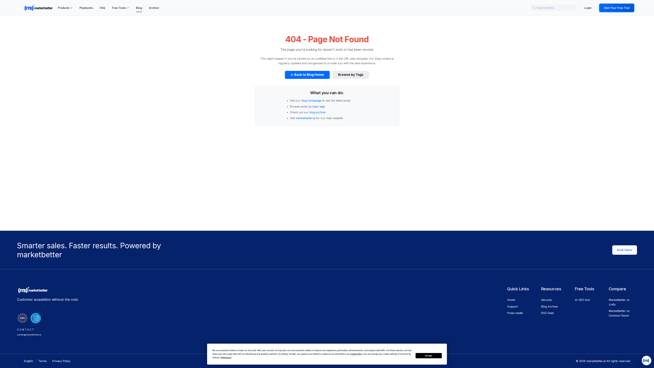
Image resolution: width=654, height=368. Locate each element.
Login (587, 8)
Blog (139, 8)
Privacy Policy (61, 361)
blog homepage (311, 100)
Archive (154, 8)
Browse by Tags (350, 75)
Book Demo (624, 250)
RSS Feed (547, 313)
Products (63, 8)
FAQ (102, 8)
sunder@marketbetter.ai (29, 334)
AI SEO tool (582, 300)
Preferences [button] (226, 357)
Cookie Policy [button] (356, 354)
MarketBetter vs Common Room (619, 313)
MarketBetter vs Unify (619, 302)
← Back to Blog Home (307, 75)
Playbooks (86, 8)
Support (512, 306)
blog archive (317, 112)
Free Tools (119, 8)
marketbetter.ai (305, 118)
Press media (515, 313)
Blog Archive (549, 306)
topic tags (319, 106)
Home (511, 300)
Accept (428, 356)
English (28, 361)
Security (546, 300)
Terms (42, 361)
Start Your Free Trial (616, 8)
